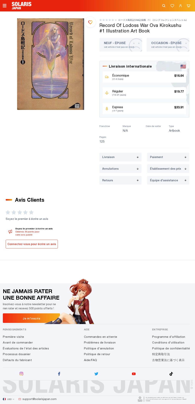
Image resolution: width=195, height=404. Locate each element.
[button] (106, 20)
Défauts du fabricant (17, 360)
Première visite (13, 336)
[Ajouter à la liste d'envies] (90, 22)
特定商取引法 (161, 354)
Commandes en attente (100, 336)
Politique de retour (97, 354)
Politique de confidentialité (171, 348)
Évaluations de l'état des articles (26, 348)
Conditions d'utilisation (168, 342)
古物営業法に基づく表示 (168, 360)
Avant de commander (18, 342)
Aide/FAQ (90, 360)
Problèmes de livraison (100, 342)
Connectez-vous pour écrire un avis (31, 244)
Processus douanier (16, 354)
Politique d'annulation (99, 348)
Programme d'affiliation (168, 336)
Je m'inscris (31, 318)
